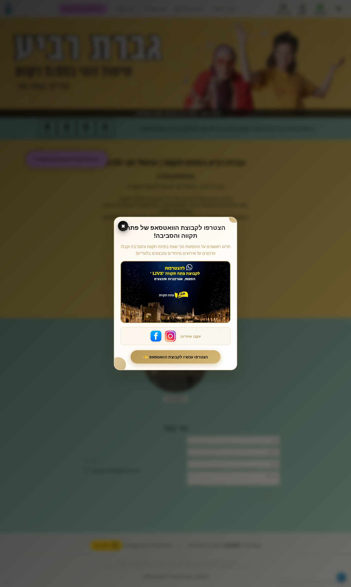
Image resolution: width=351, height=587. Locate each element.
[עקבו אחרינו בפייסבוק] (156, 336)
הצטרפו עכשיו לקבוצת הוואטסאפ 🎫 (175, 356)
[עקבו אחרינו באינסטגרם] (170, 336)
